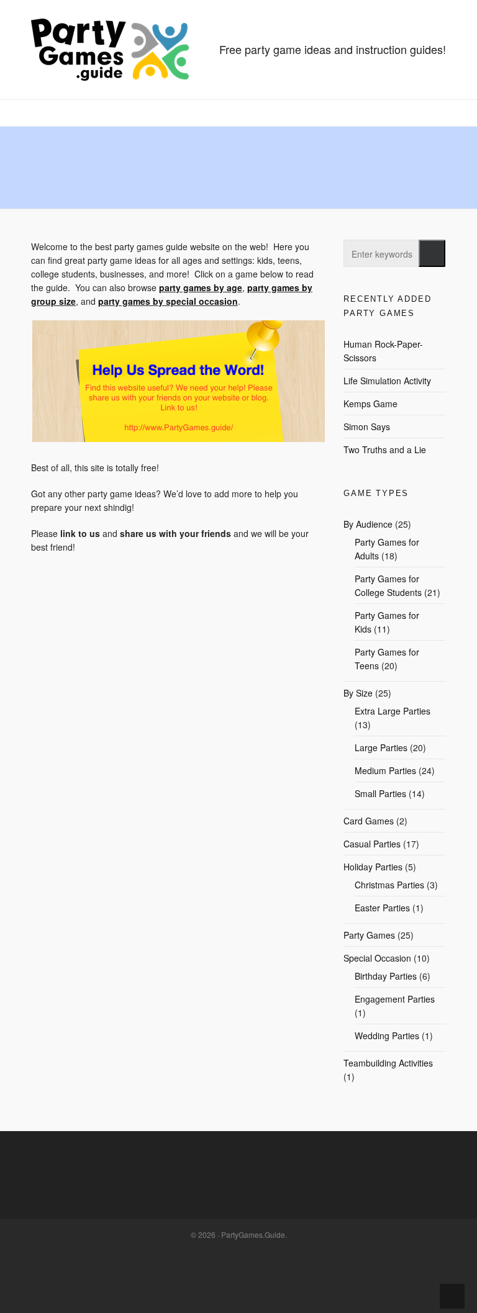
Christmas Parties (389, 884)
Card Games (368, 820)
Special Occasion (377, 958)
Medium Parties (385, 770)
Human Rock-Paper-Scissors (383, 351)
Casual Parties (372, 843)
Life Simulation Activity (387, 380)
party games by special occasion (168, 301)
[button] (432, 253)
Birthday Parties (386, 976)
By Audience (368, 524)
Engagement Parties (395, 999)
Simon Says (366, 426)
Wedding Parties (387, 1035)
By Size (358, 693)
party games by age (200, 287)
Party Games (369, 935)
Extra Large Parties (392, 711)
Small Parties (380, 793)
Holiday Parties (372, 866)
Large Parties (381, 747)
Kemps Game (370, 403)
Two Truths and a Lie (384, 449)
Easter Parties (382, 907)
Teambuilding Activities (388, 1063)
